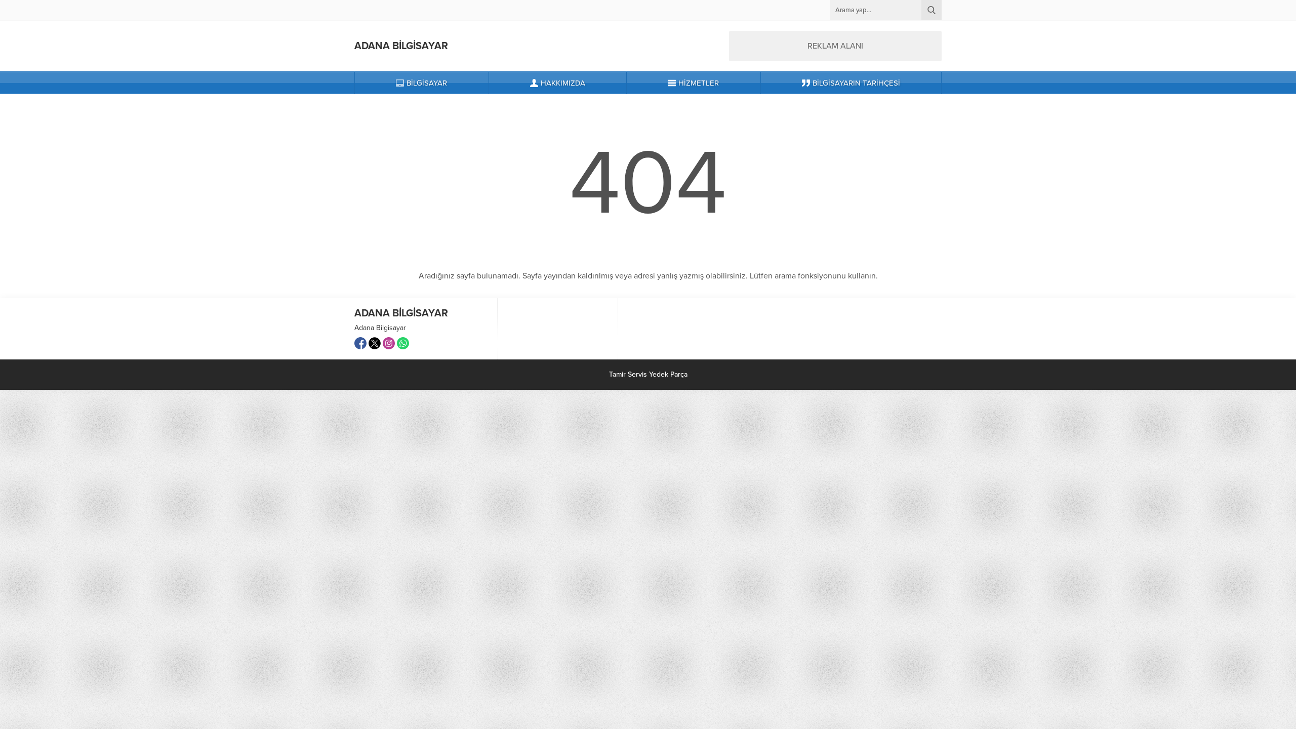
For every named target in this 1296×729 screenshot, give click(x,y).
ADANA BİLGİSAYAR (401, 46)
